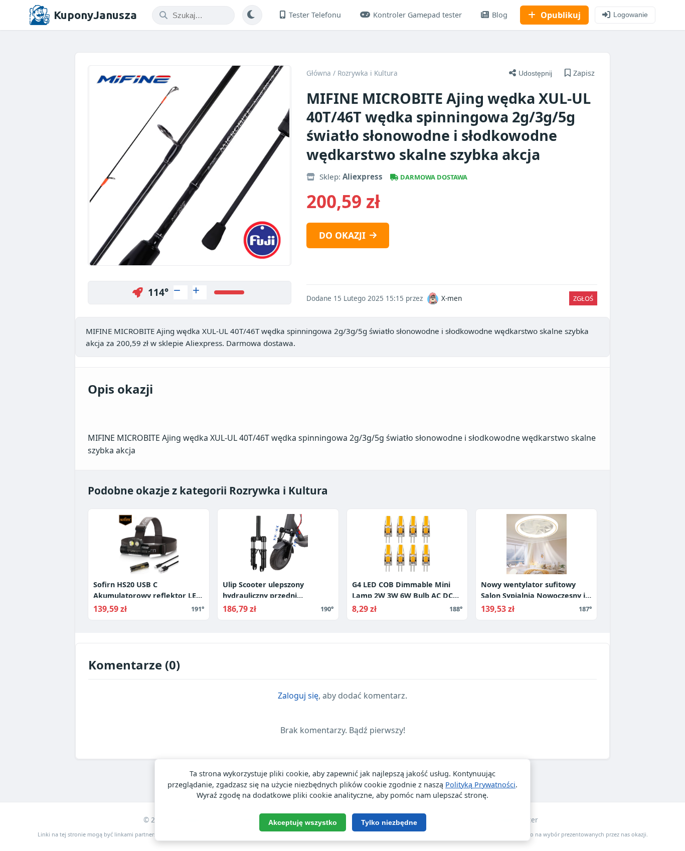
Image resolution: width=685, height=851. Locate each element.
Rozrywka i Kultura (367, 73)
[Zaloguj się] (181, 292)
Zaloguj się (298, 695)
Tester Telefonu (315, 15)
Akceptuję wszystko (302, 822)
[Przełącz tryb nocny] (252, 15)
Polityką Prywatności (480, 784)
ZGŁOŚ (583, 298)
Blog (499, 15)
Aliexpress (362, 177)
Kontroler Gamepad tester (417, 15)
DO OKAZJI (342, 235)
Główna (318, 73)
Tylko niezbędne (389, 822)
